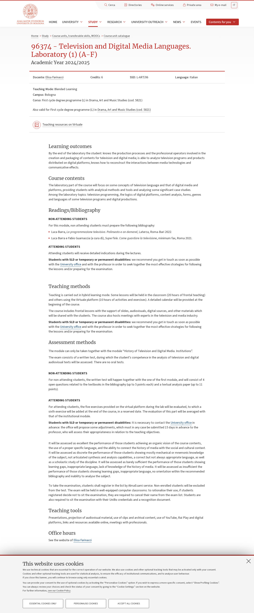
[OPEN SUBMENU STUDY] (100, 22)
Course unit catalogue (117, 36)
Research (114, 22)
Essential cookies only (43, 603)
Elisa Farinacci (54, 77)
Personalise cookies (86, 603)
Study (93, 22)
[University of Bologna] (30, 14)
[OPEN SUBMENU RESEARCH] (124, 22)
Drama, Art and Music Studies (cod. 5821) (124, 110)
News (177, 22)
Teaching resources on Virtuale (62, 124)
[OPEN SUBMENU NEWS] (183, 22)
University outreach (147, 22)
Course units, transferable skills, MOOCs (76, 36)
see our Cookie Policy (59, 590)
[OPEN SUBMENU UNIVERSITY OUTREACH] (165, 22)
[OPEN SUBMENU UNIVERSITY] (81, 22)
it (234, 5)
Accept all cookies (129, 603)
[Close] (248, 561)
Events (196, 22)
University (70, 22)
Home (53, 22)
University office (70, 264)
